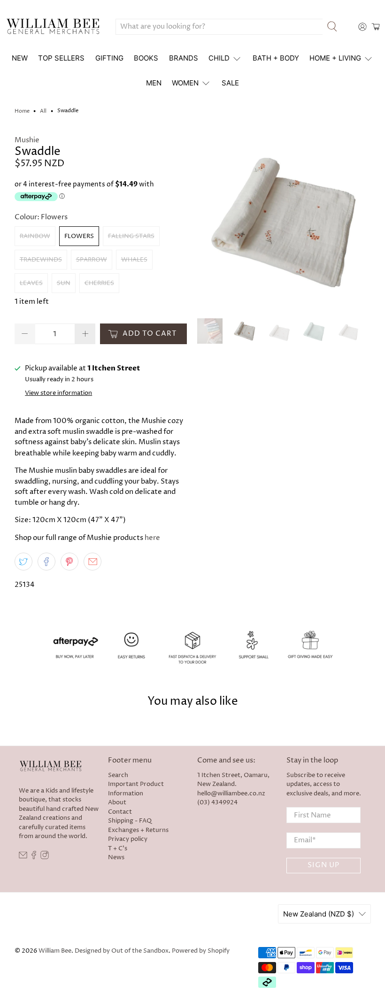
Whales (134, 259)
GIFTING (109, 58)
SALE (230, 82)
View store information (58, 393)
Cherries (99, 283)
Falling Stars (131, 236)
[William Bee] (53, 27)
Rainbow (35, 236)
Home (22, 111)
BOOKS (146, 58)
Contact (120, 812)
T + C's (117, 848)
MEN (154, 82)
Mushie (27, 140)
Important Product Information (136, 789)
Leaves (31, 283)
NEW (20, 58)
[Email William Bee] (23, 857)
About (117, 802)
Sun (63, 283)
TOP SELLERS (61, 58)
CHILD (219, 58)
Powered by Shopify (201, 951)
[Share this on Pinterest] (69, 561)
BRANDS (183, 58)
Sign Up (323, 865)
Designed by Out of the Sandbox (122, 951)
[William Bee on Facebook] (34, 857)
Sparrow (91, 259)
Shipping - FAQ (130, 820)
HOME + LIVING (335, 58)
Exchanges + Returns (138, 830)
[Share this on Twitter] (23, 561)
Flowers (79, 236)
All (43, 111)
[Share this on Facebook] (46, 561)
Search (118, 775)
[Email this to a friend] (92, 561)
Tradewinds (41, 259)
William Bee (54, 951)
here (152, 538)
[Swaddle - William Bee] (284, 222)
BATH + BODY (276, 58)
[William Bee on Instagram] (44, 857)
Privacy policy (127, 839)
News (116, 857)
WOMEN (185, 82)
